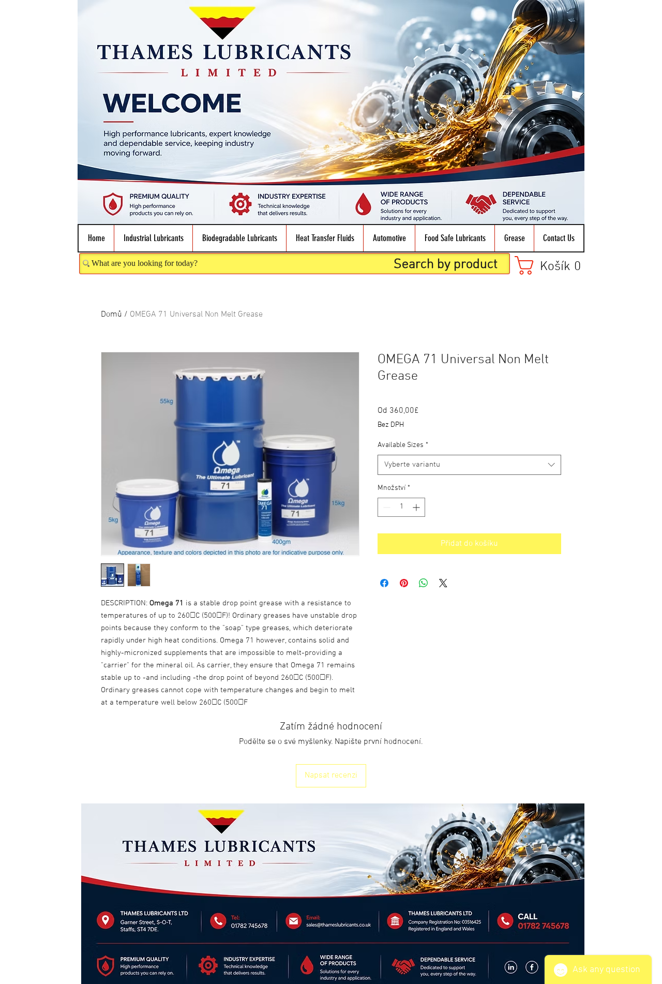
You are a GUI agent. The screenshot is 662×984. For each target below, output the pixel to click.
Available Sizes (403, 445)
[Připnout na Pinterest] (404, 583)
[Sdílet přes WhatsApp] (423, 583)
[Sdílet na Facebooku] (384, 583)
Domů (111, 314)
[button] (153, 238)
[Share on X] (443, 583)
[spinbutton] (401, 507)
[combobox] (469, 465)
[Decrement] (385, 507)
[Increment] (417, 507)
